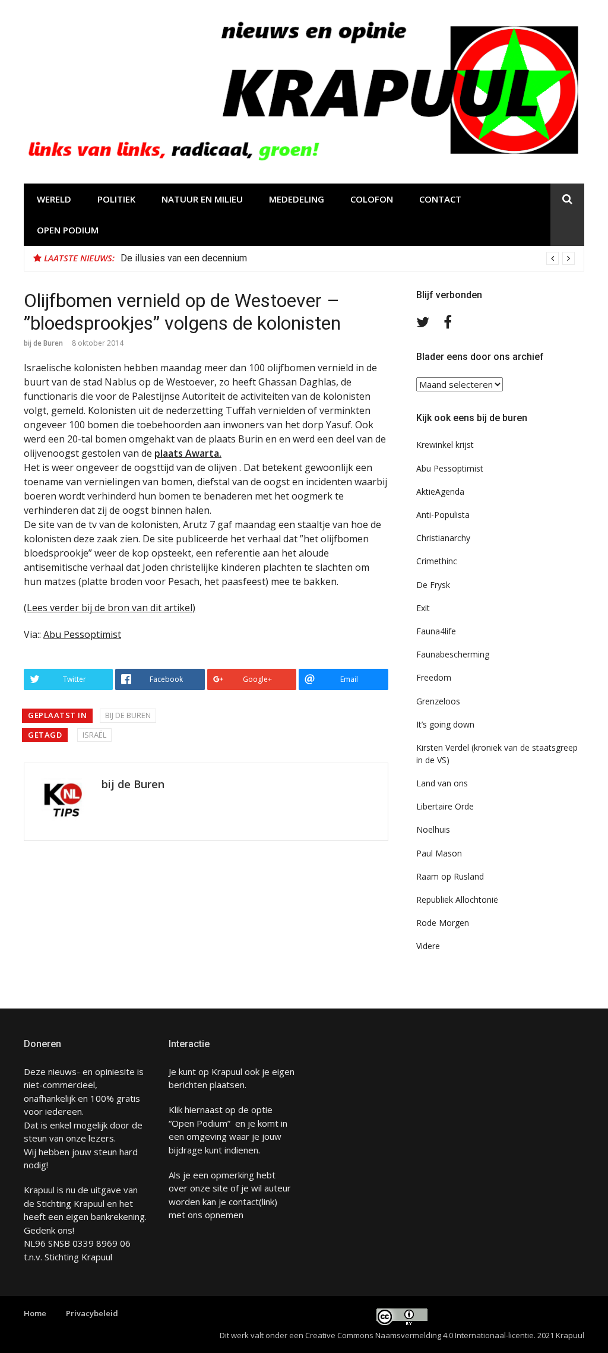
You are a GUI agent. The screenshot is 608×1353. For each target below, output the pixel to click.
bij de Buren (43, 343)
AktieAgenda (440, 491)
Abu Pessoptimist (82, 634)
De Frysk (433, 584)
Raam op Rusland (450, 876)
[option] (348, 258)
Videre (428, 945)
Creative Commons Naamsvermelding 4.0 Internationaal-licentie (419, 1335)
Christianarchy (443, 537)
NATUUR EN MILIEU (202, 199)
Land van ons (442, 783)
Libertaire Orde (445, 806)
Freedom (433, 677)
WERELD (54, 199)
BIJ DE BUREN (128, 715)
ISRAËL (94, 734)
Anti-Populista (443, 514)
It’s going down (445, 724)
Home (35, 1313)
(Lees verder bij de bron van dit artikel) (109, 607)
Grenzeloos (438, 701)
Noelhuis (433, 829)
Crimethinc (436, 561)
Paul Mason (439, 853)
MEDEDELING (296, 199)
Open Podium (68, 230)
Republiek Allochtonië (457, 899)
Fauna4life (436, 631)
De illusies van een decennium (184, 258)
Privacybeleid (92, 1313)
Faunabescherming (452, 654)
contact (244, 1201)
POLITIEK (116, 199)
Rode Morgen (442, 922)
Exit (423, 608)
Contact (440, 199)
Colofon (371, 199)
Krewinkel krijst (445, 444)
